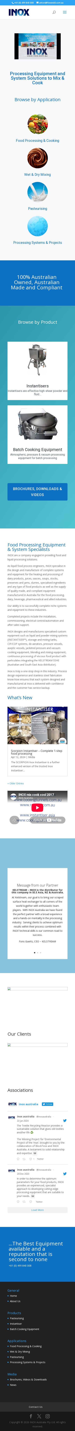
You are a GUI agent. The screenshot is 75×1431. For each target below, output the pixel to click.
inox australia (25, 1116)
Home (13, 1295)
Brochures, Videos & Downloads (28, 1379)
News (13, 1385)
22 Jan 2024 (22, 1120)
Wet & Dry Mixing (20, 1351)
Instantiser (16, 1323)
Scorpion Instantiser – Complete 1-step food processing (36, 752)
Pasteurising (17, 1318)
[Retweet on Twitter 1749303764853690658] (25, 1159)
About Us (15, 1301)
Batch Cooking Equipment (24, 1329)
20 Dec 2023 (23, 1173)
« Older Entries (16, 783)
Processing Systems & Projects (27, 1362)
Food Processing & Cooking (26, 1346)
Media (31, 757)
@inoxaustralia (43, 1116)
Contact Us (35, 1407)
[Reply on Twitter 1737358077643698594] (19, 1202)
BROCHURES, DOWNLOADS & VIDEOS (37, 492)
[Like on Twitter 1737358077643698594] (31, 1202)
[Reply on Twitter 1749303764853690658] (19, 1159)
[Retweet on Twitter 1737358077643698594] (25, 1202)
